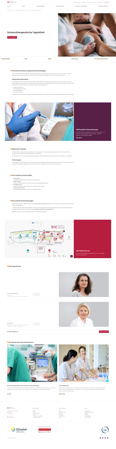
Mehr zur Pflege (62, 393)
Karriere (90, 2)
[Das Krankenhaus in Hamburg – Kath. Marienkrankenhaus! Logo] (12, 2)
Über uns (79, 2)
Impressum (86, 413)
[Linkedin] (100, 438)
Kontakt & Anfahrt (100, 2)
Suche (75, 2)
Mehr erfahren (79, 137)
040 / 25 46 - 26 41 (37, 293)
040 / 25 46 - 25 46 (11, 417)
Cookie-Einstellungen (88, 417)
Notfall (107, 2)
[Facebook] (103, 438)
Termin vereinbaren (12, 37)
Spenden (94, 2)
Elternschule (84, 2)
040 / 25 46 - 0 (11, 416)
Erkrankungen (61, 414)
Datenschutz (86, 414)
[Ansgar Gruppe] (45, 430)
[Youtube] (108, 438)
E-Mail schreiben (37, 324)
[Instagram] (105, 438)
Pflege (34, 414)
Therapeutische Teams (62, 412)
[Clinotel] (19, 430)
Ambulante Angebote (36, 413)
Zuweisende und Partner (37, 417)
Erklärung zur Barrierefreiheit (89, 412)
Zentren (34, 412)
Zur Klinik (9, 393)
